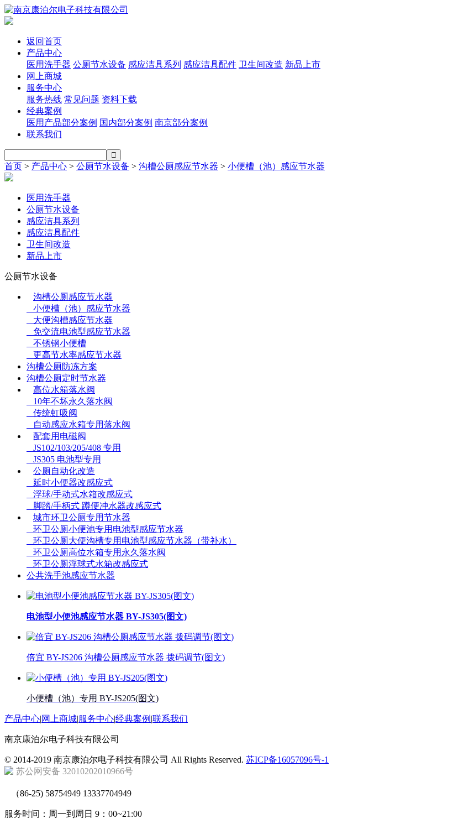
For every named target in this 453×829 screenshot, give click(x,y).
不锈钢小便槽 (56, 343)
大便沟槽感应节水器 (70, 320)
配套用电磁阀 (59, 436)
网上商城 (44, 76)
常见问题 (81, 99)
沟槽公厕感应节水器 (178, 166)
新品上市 (302, 64)
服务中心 (44, 87)
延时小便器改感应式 (70, 482)
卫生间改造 (261, 64)
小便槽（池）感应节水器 (276, 166)
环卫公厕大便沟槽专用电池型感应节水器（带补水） (131, 540)
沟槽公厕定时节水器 (66, 378)
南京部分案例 (181, 122)
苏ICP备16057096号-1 (287, 759)
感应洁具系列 (154, 64)
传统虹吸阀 (52, 413)
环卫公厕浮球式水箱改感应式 (87, 564)
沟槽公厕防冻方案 (62, 366)
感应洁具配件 (209, 64)
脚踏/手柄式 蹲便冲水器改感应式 (94, 505)
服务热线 (44, 99)
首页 (13, 166)
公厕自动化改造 (64, 471)
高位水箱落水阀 (64, 389)
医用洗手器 (49, 64)
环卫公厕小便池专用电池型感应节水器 (105, 529)
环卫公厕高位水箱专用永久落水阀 (96, 552)
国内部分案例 (125, 122)
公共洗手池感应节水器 (71, 575)
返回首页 (44, 41)
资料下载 (119, 99)
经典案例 (44, 111)
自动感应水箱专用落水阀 (78, 424)
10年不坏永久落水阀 (70, 401)
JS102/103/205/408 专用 (74, 447)
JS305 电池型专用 (64, 459)
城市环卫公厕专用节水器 (81, 517)
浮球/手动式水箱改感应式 (80, 494)
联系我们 (44, 134)
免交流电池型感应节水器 (78, 331)
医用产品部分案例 (62, 122)
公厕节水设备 (99, 64)
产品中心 (44, 53)
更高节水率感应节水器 (74, 354)
